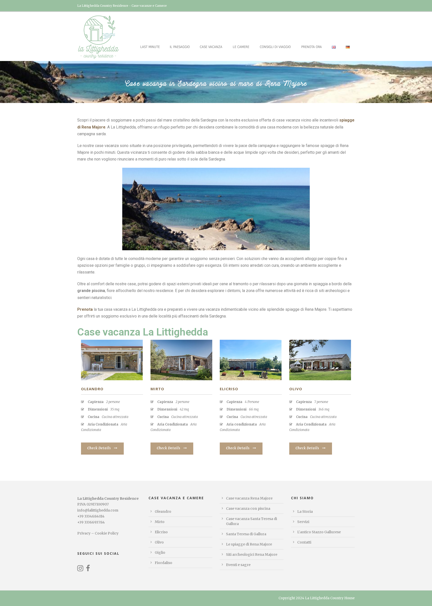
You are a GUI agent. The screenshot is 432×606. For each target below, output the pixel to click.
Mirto (157, 388)
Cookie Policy (106, 533)
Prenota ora (311, 47)
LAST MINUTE (150, 47)
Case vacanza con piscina (248, 508)
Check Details (99, 448)
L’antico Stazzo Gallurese (319, 532)
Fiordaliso (163, 562)
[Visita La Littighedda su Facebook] (88, 569)
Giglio (160, 552)
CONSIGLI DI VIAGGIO (275, 47)
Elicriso (229, 388)
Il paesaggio (180, 47)
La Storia (305, 511)
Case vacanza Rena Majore (249, 498)
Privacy (83, 533)
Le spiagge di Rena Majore (249, 544)
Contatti (304, 542)
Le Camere (241, 47)
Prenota (85, 309)
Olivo (295, 388)
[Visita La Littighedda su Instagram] (80, 569)
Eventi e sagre (238, 564)
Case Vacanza (211, 47)
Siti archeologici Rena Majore (251, 554)
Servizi (303, 522)
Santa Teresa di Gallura (246, 534)
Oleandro (92, 388)
